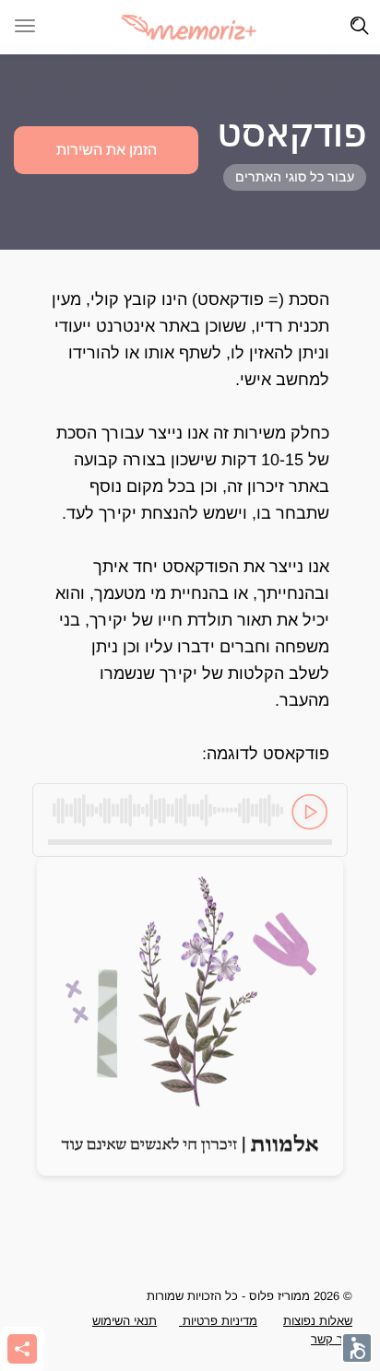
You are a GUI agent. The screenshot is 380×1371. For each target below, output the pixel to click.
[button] (250, 1125)
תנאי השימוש (124, 1321)
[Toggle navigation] (359, 26)
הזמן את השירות (106, 150)
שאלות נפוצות (317, 1321)
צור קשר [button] (331, 1339)
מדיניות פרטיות (218, 1321)
